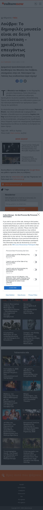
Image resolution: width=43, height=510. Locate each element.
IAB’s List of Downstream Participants (24, 244)
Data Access (21, 295)
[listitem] (21, 251)
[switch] (35, 255)
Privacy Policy (32, 295)
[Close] (39, 215)
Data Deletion (10, 295)
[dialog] (21, 255)
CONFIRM (12, 288)
